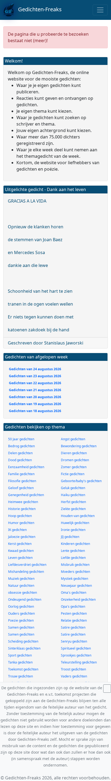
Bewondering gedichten (78, 446)
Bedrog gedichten (21, 446)
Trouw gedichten (20, 676)
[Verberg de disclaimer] (107, 688)
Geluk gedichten (73, 488)
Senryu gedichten (74, 641)
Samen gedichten (21, 627)
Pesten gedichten (74, 613)
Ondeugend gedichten (24, 599)
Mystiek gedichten (74, 578)
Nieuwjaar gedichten (76, 585)
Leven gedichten (20, 557)
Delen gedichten (20, 453)
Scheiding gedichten (23, 641)
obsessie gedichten (22, 592)
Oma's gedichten (73, 592)
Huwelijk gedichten (75, 522)
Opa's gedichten (73, 606)
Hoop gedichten (20, 516)
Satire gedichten (73, 627)
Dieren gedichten (74, 453)
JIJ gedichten (70, 536)
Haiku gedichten (73, 495)
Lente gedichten (73, 550)
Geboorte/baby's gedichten (81, 481)
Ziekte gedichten (73, 509)
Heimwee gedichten (23, 502)
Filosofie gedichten (22, 481)
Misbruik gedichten (75, 564)
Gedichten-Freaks (38, 9)
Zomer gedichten (73, 467)
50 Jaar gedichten (21, 439)
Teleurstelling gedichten (79, 662)
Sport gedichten (20, 655)
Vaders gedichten (74, 676)
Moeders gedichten (75, 571)
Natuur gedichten (21, 585)
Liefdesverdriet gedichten (27, 564)
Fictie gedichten (72, 474)
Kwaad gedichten (21, 550)
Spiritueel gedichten (76, 648)
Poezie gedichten (21, 620)
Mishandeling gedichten (26, 571)
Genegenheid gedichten (26, 495)
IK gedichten (17, 529)
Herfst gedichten (73, 502)
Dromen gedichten (75, 460)
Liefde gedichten (73, 557)
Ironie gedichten (73, 529)
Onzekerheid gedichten (78, 599)
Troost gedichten (73, 669)
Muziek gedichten (21, 578)
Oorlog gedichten (21, 606)
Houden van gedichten (78, 516)
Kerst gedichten (20, 543)
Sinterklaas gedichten (24, 648)
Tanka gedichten (20, 662)
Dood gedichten (20, 460)
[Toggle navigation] (100, 10)
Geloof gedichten (21, 488)
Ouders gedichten (21, 613)
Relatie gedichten (74, 620)
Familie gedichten (21, 474)
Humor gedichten (21, 522)
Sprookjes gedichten (76, 655)
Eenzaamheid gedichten (26, 467)
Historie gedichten (22, 509)
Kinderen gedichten (75, 543)
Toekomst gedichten (23, 669)
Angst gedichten (73, 439)
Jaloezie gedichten (21, 536)
